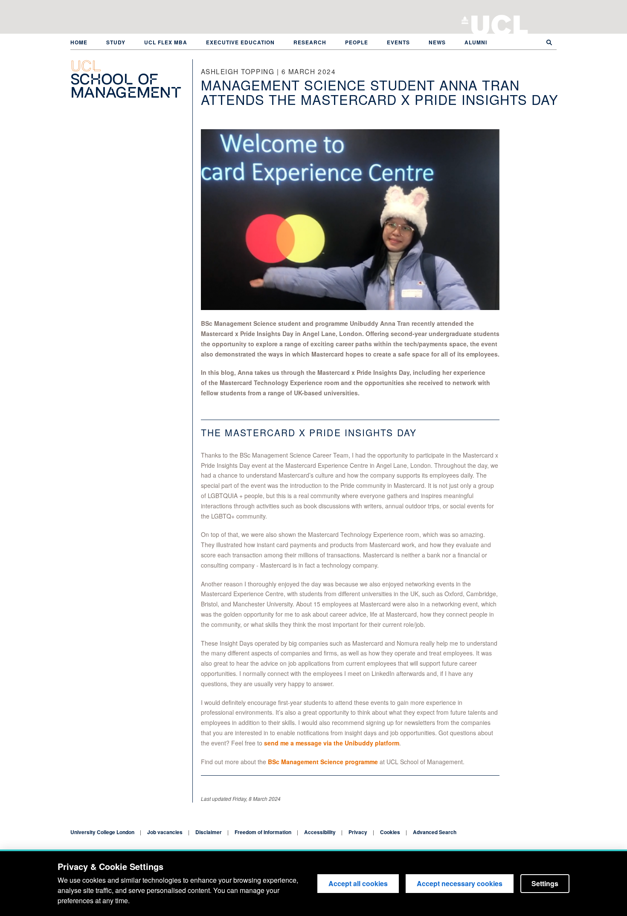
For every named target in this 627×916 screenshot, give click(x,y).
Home (78, 42)
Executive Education (240, 42)
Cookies (390, 832)
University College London (499, 23)
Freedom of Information (263, 832)
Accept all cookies (358, 883)
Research (309, 42)
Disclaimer (208, 832)
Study (115, 42)
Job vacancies (165, 832)
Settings (544, 883)
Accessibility (320, 832)
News (437, 42)
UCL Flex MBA (165, 42)
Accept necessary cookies (459, 883)
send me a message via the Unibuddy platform (331, 743)
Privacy (357, 832)
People (356, 42)
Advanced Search (434, 832)
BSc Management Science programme (323, 761)
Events (398, 42)
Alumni (475, 42)
